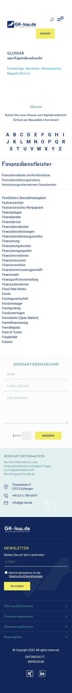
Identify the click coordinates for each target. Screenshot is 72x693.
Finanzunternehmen (15, 284)
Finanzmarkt (10, 275)
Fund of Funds (12, 332)
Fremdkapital (11, 327)
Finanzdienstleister (15, 227)
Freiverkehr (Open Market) (20, 318)
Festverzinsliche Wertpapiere (22, 207)
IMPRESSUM (36, 661)
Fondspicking (11, 308)
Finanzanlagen (12, 212)
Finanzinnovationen (15, 255)
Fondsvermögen (13, 313)
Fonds (6, 294)
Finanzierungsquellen (17, 251)
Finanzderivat (11, 222)
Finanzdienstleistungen (18, 231)
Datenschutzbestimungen (26, 576)
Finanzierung (11, 241)
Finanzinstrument (14, 260)
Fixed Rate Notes (14, 289)
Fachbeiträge (15, 68)
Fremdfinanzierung (15, 323)
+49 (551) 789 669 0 (24, 495)
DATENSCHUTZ (35, 657)
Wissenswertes (51, 68)
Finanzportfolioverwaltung (20, 279)
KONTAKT (45, 33)
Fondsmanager (12, 303)
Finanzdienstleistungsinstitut (22, 236)
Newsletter (33, 68)
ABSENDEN (48, 435)
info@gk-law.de (22, 502)
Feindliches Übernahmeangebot (24, 198)
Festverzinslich (12, 203)
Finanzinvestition (14, 265)
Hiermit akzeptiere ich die (25, 574)
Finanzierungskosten (16, 246)
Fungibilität (9, 337)
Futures (7, 342)
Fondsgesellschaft (15, 299)
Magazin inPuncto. (19, 73)
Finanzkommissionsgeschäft (22, 270)
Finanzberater (11, 217)
